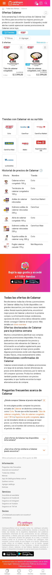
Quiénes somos (8, 481)
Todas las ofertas (12, 9)
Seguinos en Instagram (10, 501)
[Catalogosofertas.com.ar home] (15, 3)
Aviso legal (7, 564)
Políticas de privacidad (38, 564)
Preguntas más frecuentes (11, 467)
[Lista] (41, 3)
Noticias (5, 487)
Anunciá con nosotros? (10, 470)
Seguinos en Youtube (10, 504)
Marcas (4, 476)
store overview (20, 324)
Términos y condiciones (20, 564)
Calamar (17, 408)
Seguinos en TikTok (9, 506)
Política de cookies (25, 566)
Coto (12, 411)
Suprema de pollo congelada (27, 417)
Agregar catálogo (8, 484)
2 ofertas (6, 42)
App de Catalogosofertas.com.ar (14, 479)
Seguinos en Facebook (10, 498)
